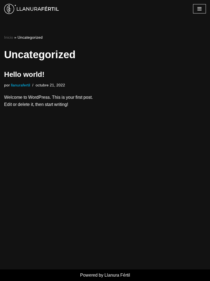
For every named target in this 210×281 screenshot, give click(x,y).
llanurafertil (20, 85)
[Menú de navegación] (199, 8)
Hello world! (24, 74)
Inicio (8, 37)
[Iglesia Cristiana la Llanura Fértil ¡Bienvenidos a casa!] (31, 9)
